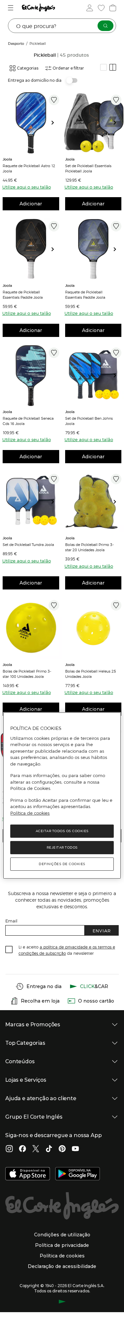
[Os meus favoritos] (100, 8)
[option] (31, 123)
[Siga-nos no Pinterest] (62, 1149)
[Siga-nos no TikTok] (49, 1149)
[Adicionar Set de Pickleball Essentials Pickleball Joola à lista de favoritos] (116, 100)
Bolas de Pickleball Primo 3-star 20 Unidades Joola (89, 547)
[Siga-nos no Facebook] (22, 1149)
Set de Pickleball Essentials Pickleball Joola (88, 168)
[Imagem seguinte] (55, 123)
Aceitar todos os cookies (62, 831)
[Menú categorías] (11, 7)
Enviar (102, 930)
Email (11, 921)
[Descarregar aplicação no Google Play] (77, 1174)
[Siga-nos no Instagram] (9, 1149)
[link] (31, 123)
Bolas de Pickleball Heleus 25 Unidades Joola (90, 673)
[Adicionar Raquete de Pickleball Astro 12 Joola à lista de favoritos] (54, 100)
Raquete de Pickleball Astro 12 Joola (29, 168)
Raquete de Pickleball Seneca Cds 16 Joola (28, 420)
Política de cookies (30, 813)
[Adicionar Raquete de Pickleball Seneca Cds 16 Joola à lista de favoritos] (54, 352)
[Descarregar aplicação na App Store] (27, 1174)
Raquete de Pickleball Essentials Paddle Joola (23, 294)
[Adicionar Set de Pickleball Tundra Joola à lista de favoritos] (54, 479)
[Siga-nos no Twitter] (36, 1149)
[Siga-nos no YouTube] (75, 1149)
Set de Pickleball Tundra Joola (28, 544)
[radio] (103, 67)
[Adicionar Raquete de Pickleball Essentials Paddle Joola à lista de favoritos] (54, 226)
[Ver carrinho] (112, 8)
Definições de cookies (62, 864)
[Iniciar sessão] (89, 8)
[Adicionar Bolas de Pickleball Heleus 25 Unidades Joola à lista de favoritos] (116, 605)
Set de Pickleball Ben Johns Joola (89, 420)
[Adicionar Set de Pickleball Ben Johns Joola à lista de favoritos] (116, 352)
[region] (62, 795)
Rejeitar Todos (62, 847)
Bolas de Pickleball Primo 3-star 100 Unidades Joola (27, 673)
